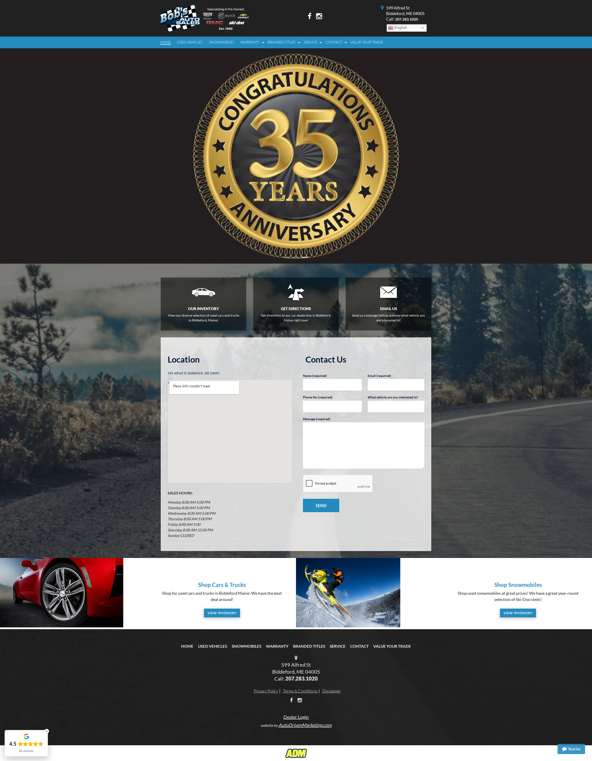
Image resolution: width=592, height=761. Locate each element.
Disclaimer (331, 630)
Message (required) (316, 359)
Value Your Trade (392, 586)
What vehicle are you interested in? (393, 337)
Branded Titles (309, 586)
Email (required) (379, 315)
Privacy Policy (266, 630)
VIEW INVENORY (222, 553)
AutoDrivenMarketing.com (305, 665)
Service (337, 586)
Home (187, 586)
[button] (44, 126)
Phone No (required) (317, 337)
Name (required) (315, 315)
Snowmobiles (246, 586)
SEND (321, 445)
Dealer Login (296, 656)
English (400, 28)
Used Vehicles (212, 586)
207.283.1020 (406, 19)
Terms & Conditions (300, 630)
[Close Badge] (46, 731)
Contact (359, 586)
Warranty (277, 586)
